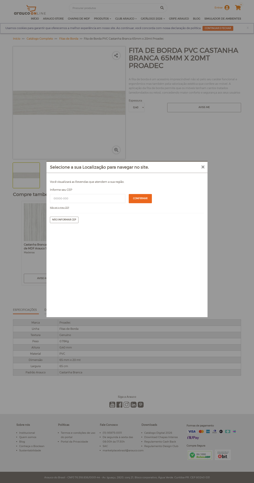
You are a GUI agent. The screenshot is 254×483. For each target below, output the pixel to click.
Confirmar (140, 198)
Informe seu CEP (61, 189)
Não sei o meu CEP (59, 207)
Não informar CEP (64, 220)
